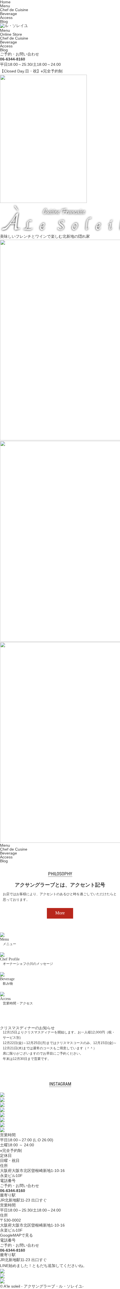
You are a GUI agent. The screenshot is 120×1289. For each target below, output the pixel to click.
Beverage (8, 13)
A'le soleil (12, 1286)
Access (6, 17)
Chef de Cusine (13, 849)
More (60, 913)
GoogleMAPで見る (16, 1235)
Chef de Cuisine (14, 10)
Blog (4, 21)
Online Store (11, 34)
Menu (5, 6)
